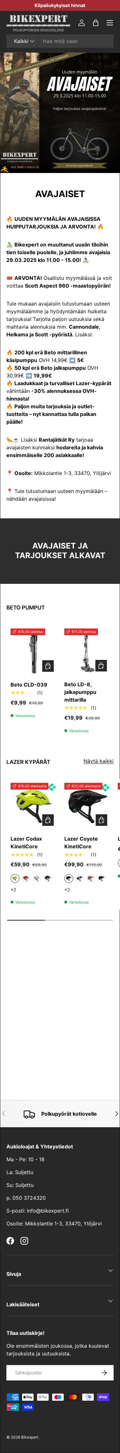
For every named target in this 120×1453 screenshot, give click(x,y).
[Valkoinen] (80, 878)
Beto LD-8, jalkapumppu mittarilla (80, 692)
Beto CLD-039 (29, 684)
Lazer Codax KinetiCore (26, 842)
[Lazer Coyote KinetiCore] (87, 806)
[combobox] (60, 41)
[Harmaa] (37, 878)
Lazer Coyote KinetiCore (81, 842)
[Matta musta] (48, 878)
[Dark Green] (101, 878)
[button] (96, 23)
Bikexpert (29, 1437)
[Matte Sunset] (90, 878)
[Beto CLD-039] (33, 651)
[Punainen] (26, 878)
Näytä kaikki (99, 761)
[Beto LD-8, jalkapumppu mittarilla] (87, 651)
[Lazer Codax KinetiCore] (33, 806)
